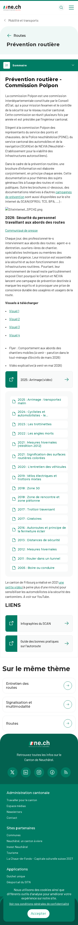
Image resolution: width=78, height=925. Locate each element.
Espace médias (16, 806)
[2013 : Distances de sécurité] (39, 540)
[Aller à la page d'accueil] (12, 7)
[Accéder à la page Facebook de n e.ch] (52, 772)
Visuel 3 (14, 327)
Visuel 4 (14, 335)
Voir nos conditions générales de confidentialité (39, 903)
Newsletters (14, 811)
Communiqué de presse (21, 230)
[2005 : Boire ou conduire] (39, 568)
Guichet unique (16, 876)
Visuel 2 (14, 319)
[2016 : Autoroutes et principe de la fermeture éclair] (39, 529)
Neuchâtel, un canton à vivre (24, 841)
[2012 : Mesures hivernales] (39, 549)
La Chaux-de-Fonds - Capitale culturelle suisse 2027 (40, 858)
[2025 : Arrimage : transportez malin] (39, 401)
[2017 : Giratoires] (39, 519)
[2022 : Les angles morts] (39, 433)
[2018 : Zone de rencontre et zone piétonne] (39, 499)
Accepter (38, 914)
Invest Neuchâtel (17, 847)
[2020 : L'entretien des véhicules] (39, 467)
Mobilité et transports (23, 20)
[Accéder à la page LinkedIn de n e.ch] (26, 772)
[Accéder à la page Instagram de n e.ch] (39, 772)
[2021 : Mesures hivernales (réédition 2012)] (39, 444)
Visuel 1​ (14, 311)
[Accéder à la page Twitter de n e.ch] (12, 772)
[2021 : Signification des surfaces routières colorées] (39, 456)
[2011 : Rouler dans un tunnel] (39, 558)
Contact (12, 817)
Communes (14, 835)
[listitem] (39, 379)
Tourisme (12, 852)
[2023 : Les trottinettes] (39, 424)
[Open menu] (71, 7)
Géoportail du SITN (19, 882)
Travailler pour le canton (22, 800)
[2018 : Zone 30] (39, 488)
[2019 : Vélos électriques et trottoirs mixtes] (39, 477)
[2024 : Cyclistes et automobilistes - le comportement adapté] (39, 413)
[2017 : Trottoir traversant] (39, 509)
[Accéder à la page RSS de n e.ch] (66, 772)
